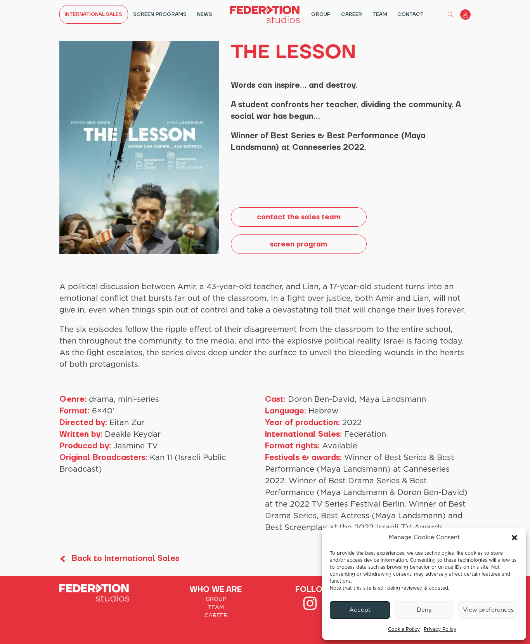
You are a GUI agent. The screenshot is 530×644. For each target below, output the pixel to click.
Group (321, 14)
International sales (93, 14)
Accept (360, 610)
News (204, 14)
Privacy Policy (440, 629)
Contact (410, 14)
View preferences (488, 610)
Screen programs (160, 14)
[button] (514, 538)
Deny (424, 610)
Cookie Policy (404, 629)
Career (351, 14)
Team (379, 14)
